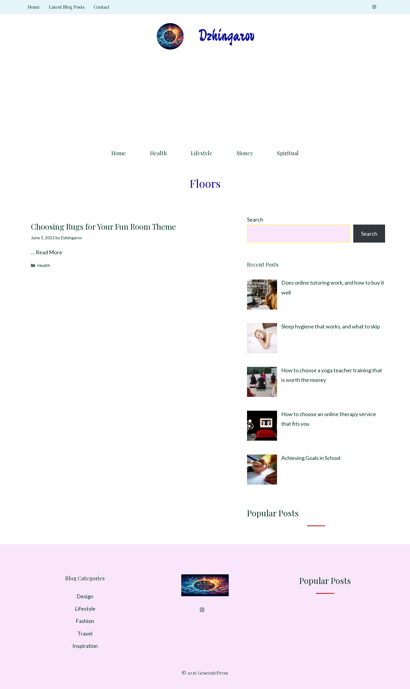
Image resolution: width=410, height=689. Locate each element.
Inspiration (85, 645)
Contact (102, 7)
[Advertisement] (205, 98)
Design (85, 596)
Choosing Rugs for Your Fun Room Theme (103, 226)
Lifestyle (202, 153)
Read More (49, 252)
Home (34, 7)
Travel (84, 633)
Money (245, 153)
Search (255, 219)
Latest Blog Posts (67, 7)
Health (158, 153)
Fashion (85, 621)
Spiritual (288, 153)
